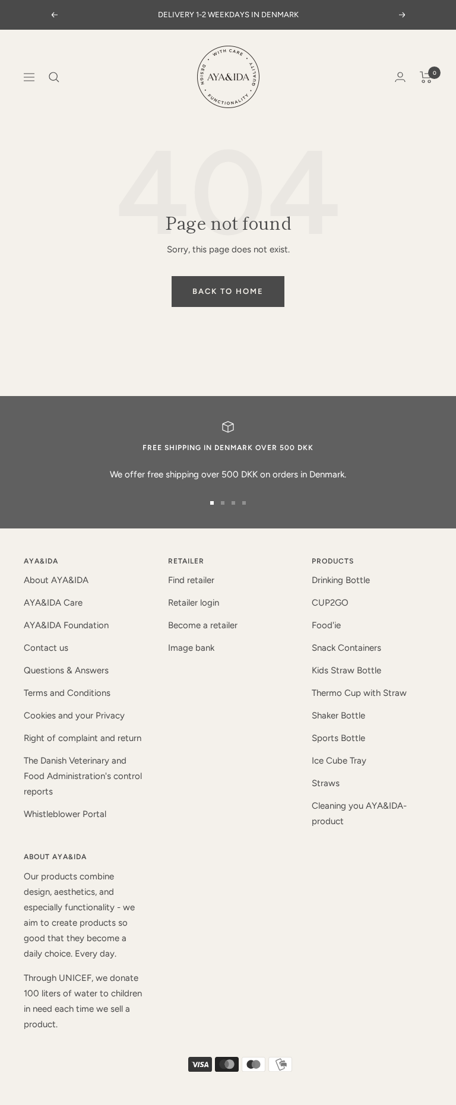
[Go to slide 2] (222, 503)
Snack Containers (346, 647)
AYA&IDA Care (53, 602)
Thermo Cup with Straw (359, 693)
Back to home (228, 291)
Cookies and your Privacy (74, 715)
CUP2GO (330, 602)
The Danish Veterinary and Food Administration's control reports (83, 776)
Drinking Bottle (341, 580)
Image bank (191, 647)
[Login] (400, 77)
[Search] (54, 77)
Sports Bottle (338, 738)
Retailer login (193, 602)
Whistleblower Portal (65, 814)
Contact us (46, 647)
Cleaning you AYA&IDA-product (359, 813)
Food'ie (326, 625)
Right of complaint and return (82, 738)
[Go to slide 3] (233, 503)
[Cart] (426, 77)
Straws (326, 783)
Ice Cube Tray (339, 760)
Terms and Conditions (67, 693)
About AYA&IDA (56, 580)
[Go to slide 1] (212, 503)
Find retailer (191, 580)
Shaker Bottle (338, 715)
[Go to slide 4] (244, 503)
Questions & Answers (66, 670)
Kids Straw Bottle (346, 670)
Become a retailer (203, 625)
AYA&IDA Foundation (66, 625)
